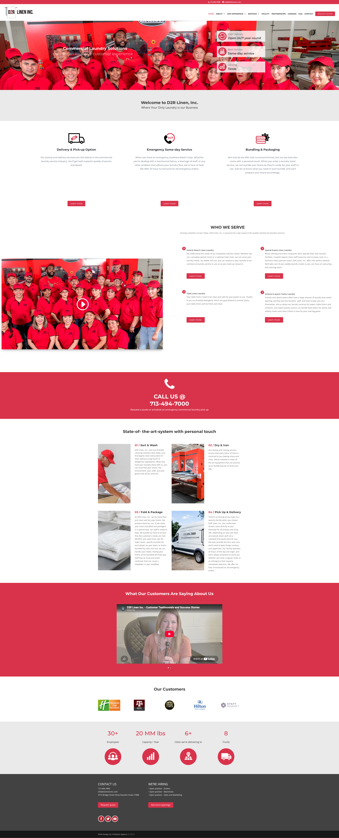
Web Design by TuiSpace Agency (112, 834)
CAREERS (292, 14)
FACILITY (265, 14)
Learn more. (195, 276)
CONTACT (308, 14)
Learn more (76, 203)
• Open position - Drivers (159, 788)
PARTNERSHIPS (279, 14)
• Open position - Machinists (160, 791)
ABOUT (219, 14)
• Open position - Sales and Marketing (165, 795)
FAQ (300, 14)
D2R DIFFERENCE (235, 14)
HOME (211, 14)
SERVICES (252, 14)
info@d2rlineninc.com (108, 791)
